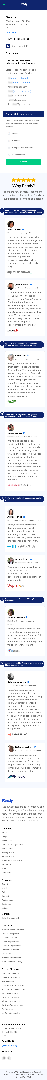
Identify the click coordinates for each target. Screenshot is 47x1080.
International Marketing (12, 961)
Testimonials (7, 840)
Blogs (4, 836)
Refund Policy (8, 856)
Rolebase (6, 892)
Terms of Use (8, 848)
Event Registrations (10, 941)
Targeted (6, 884)
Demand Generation (11, 938)
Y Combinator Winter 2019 (13, 989)
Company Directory (10, 973)
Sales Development (10, 918)
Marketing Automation (11, 957)
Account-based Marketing (13, 930)
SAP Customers (8, 1009)
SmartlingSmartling (28, 685)
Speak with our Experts (12, 860)
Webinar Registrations (11, 945)
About (4, 832)
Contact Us (6, 872)
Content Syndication (10, 949)
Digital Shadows (30, 233)
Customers (6, 904)
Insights (5, 908)
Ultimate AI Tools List (11, 977)
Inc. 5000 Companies (11, 1013)
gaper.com (11, 32)
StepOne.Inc (35, 563)
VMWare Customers (11, 1001)
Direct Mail (6, 953)
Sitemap (5, 868)
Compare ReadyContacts (13, 844)
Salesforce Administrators (13, 985)
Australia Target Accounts (13, 1005)
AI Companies (8, 981)
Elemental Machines (34, 520)
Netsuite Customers (10, 997)
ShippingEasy (34, 359)
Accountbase (7, 896)
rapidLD (35, 288)
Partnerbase (7, 900)
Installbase (6, 888)
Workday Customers (11, 993)
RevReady (6, 864)
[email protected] (19, 78)
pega (39, 750)
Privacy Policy (8, 852)
